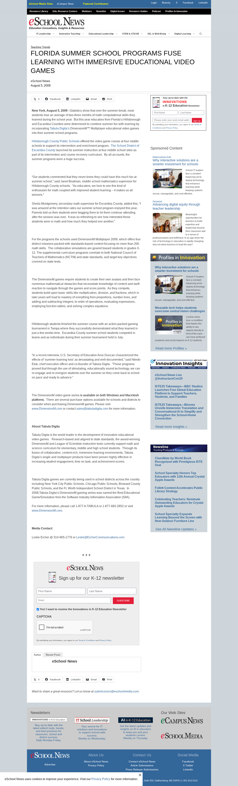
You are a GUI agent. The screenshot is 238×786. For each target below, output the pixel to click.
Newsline (101, 11)
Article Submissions (142, 765)
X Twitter (188, 765)
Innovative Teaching (69, 33)
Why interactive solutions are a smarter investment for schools (175, 162)
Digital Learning (182, 33)
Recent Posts (53, 654)
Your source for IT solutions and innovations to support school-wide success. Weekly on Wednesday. (92, 732)
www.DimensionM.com (47, 408)
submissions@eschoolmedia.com (116, 691)
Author (37, 654)
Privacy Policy (105, 640)
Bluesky (166, 2)
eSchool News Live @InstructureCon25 (169, 376)
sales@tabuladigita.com (92, 408)
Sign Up (196, 121)
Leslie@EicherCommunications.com (100, 537)
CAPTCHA (44, 616)
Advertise (49, 764)
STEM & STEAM (130, 33)
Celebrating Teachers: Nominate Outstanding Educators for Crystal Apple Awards (179, 503)
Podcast (156, 11)
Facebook (188, 761)
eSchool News (64, 661)
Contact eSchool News (142, 761)
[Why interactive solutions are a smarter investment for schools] (167, 186)
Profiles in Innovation (176, 11)
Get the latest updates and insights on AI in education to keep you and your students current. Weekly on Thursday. (135, 732)
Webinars (87, 11)
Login (154, 2)
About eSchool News (96, 761)
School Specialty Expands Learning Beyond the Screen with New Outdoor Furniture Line (178, 517)
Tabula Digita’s (60, 128)
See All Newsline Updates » (176, 529)
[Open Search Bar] (200, 34)
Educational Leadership (101, 33)
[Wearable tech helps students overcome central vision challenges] (169, 332)
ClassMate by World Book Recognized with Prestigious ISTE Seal (179, 462)
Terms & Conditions (86, 640)
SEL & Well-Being (156, 33)
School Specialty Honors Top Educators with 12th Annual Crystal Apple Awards (180, 476)
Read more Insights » (171, 427)
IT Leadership (43, 33)
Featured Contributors (95, 3)
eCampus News (65, 3)
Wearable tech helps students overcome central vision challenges (180, 309)
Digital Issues (117, 11)
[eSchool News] (57, 23)
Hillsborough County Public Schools (56, 141)
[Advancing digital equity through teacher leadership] (167, 231)
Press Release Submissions (142, 769)
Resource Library (39, 11)
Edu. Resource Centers (65, 11)
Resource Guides (138, 11)
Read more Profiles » (171, 348)
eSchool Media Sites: (41, 3)
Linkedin (188, 769)
